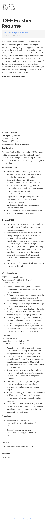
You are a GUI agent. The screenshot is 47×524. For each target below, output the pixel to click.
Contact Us (18, 519)
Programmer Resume (20, 32)
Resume (7, 32)
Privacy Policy (28, 519)
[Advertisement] (23, 107)
